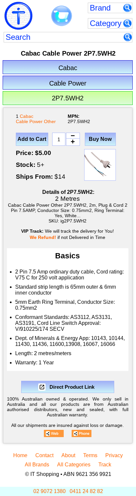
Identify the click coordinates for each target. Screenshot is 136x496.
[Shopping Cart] (61, 16)
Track (104, 464)
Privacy (114, 455)
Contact (44, 455)
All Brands (37, 464)
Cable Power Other (36, 121)
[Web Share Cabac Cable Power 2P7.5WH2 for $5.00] (54, 433)
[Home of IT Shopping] (18, 16)
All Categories (73, 464)
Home (20, 455)
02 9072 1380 (49, 491)
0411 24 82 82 (86, 491)
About (68, 455)
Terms (90, 455)
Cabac (26, 116)
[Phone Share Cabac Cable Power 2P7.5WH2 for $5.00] (81, 433)
